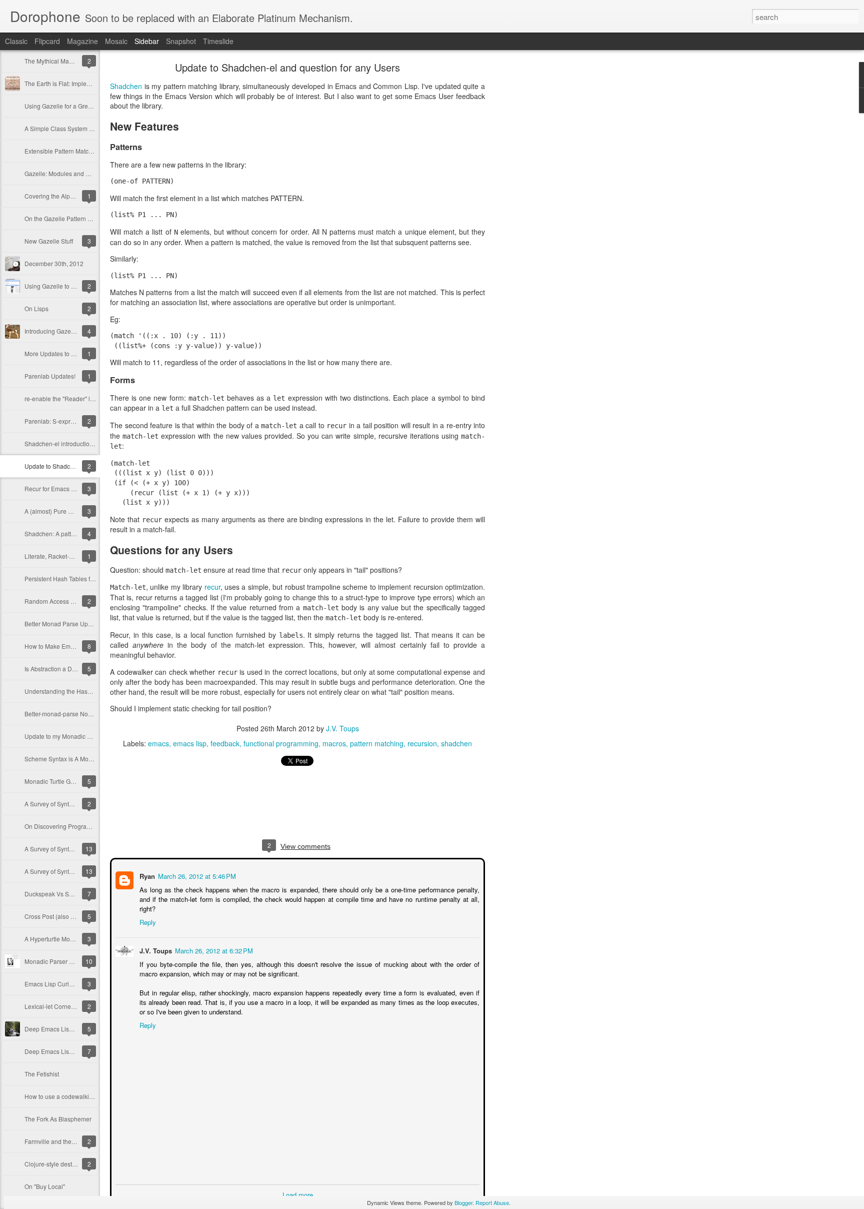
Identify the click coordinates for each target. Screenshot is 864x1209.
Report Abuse (492, 1202)
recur (212, 587)
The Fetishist (41, 1073)
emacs (158, 743)
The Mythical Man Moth (56, 61)
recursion (422, 743)
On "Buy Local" (44, 1186)
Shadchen (126, 86)
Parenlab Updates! (50, 376)
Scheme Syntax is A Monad (61, 758)
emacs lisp (189, 743)
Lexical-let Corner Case (56, 1006)
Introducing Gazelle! (51, 331)
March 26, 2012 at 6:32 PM (213, 949)
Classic (16, 41)
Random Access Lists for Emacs (68, 601)
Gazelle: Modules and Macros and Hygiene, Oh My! (94, 173)
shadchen (456, 743)
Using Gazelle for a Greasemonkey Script (80, 106)
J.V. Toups (342, 728)
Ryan (146, 875)
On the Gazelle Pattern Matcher (67, 218)
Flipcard (47, 41)
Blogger (463, 1202)
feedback (225, 743)
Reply (146, 921)
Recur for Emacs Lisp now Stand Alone (77, 488)
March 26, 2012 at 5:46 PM (196, 875)
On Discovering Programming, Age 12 (76, 826)
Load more (297, 1193)
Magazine (82, 41)
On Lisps (36, 308)
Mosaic (116, 41)
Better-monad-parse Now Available (72, 713)
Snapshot (181, 41)
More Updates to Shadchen (61, 353)
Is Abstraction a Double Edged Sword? (77, 668)
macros (334, 743)
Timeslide (218, 41)
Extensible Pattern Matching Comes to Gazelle (87, 151)
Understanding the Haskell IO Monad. (75, 691)
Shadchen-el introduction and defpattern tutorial (89, 443)
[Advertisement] (540, 223)
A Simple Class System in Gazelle (70, 128)
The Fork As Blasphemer (58, 1118)
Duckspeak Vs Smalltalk (57, 893)
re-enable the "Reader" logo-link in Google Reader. (93, 398)
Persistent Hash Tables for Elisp (67, 578)
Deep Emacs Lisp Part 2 (57, 1028)
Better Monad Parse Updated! (64, 623)
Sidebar (146, 41)
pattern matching (377, 743)
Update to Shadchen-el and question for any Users (287, 67)
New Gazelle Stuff (48, 241)
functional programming (281, 743)
